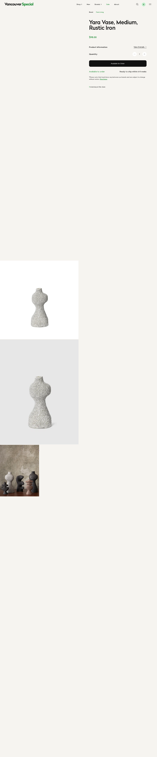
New (88, 4)
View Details (139, 47)
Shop (79, 4)
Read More (103, 79)
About (116, 4)
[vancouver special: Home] (19, 4)
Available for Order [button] (118, 63)
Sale (108, 4)
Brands (97, 4)
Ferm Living (100, 12)
